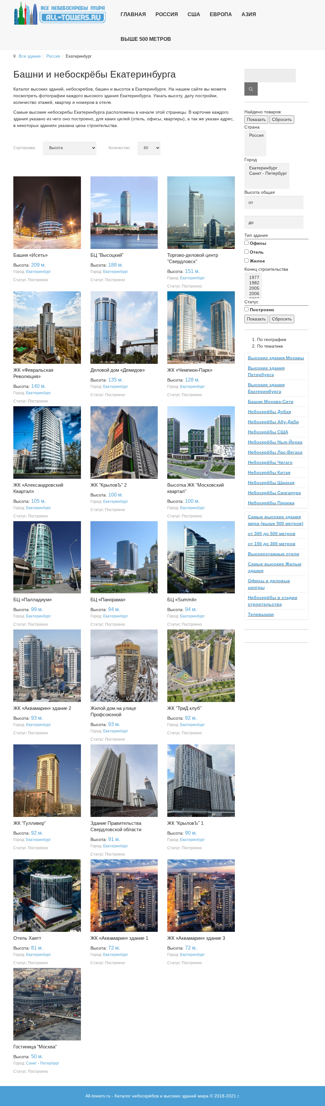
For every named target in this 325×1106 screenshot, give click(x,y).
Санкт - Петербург (42, 1063)
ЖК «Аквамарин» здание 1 (119, 938)
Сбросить (282, 119)
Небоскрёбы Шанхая (271, 482)
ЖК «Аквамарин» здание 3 (196, 938)
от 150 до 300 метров (271, 543)
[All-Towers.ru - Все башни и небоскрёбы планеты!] (59, 13)
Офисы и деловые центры (269, 584)
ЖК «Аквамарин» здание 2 (42, 708)
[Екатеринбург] (268, 168)
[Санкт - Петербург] (268, 173)
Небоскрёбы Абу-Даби (273, 421)
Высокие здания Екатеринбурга (266, 388)
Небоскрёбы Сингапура (274, 492)
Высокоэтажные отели (273, 553)
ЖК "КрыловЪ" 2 (108, 485)
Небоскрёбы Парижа (271, 502)
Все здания (30, 56)
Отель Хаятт (27, 938)
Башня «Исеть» (30, 255)
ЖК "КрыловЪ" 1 (185, 823)
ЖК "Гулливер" (29, 823)
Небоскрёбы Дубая (269, 411)
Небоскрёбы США (268, 431)
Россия (53, 56)
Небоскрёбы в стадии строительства (272, 601)
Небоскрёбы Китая (269, 472)
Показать (256, 119)
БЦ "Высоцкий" (106, 255)
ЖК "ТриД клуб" (184, 708)
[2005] (254, 288)
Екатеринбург (38, 271)
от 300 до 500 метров (271, 533)
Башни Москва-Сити (271, 401)
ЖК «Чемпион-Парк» (189, 370)
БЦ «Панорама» (107, 599)
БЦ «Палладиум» (32, 599)
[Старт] (251, 89)
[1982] (254, 283)
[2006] (254, 293)
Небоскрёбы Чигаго (270, 462)
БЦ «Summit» (181, 599)
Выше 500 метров (146, 39)
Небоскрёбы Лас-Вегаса (275, 452)
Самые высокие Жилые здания (275, 567)
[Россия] (256, 135)
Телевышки (261, 614)
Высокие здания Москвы (276, 357)
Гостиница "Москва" (35, 1046)
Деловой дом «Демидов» (117, 370)
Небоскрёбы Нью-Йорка (275, 442)
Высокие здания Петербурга (266, 371)
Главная (133, 14)
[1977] (254, 277)
